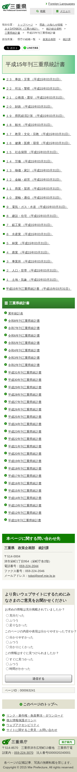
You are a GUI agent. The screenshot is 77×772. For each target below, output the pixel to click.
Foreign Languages (61, 3)
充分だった (16, 615)
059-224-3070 (23, 752)
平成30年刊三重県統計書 (24, 379)
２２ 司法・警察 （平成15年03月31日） (34, 88)
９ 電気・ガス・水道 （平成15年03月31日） (37, 207)
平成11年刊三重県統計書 (24, 520)
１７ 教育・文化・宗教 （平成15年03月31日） (38, 134)
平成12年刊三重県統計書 (24, 512)
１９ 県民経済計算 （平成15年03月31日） (35, 115)
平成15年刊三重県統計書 (24, 490)
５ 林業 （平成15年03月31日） (28, 243)
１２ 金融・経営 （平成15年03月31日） (34, 179)
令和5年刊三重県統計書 (24, 343)
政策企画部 (49, 39)
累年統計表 (15, 313)
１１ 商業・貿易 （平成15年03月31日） (34, 188)
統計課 (67, 39)
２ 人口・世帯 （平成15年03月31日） (32, 270)
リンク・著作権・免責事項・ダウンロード (34, 715)
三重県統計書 (12, 32)
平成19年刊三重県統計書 (24, 461)
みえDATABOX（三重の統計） (22, 28)
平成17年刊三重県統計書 (24, 476)
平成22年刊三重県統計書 (24, 439)
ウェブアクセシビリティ (22, 725)
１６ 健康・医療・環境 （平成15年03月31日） (38, 143)
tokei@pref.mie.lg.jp (41, 575)
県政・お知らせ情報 (51, 24)
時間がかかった (19, 668)
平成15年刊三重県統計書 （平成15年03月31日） (38, 288)
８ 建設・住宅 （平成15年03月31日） (32, 216)
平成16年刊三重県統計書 (24, 483)
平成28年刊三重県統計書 (24, 394)
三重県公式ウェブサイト (14, 7)
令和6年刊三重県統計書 (24, 335)
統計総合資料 (54, 28)
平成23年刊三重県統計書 (24, 431)
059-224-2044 (28, 566)
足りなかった (18, 625)
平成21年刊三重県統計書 (24, 446)
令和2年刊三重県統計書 (24, 365)
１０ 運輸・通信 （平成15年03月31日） (34, 197)
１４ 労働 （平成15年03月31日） (29, 161)
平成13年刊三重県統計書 (24, 505)
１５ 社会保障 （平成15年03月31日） (32, 152)
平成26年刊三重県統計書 (24, 409)
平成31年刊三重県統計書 (24, 372)
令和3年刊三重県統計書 (24, 357)
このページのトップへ (40, 704)
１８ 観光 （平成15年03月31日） (29, 125)
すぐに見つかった (21, 659)
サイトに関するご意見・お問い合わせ (31, 730)
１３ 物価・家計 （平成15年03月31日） (34, 170)
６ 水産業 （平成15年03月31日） (29, 234)
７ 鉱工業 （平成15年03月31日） (29, 225)
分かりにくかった (21, 647)
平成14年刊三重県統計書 (24, 498)
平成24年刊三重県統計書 (24, 424)
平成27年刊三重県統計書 (24, 402)
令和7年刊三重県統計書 (24, 328)
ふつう (13, 620)
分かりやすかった (21, 637)
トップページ (25, 24)
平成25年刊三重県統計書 (24, 416)
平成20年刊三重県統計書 (24, 453)
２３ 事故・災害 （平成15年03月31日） (34, 79)
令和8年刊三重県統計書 (24, 320)
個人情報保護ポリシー (21, 720)
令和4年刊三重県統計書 (24, 350)
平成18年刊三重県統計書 (24, 468)
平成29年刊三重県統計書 (24, 387)
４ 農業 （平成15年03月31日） (28, 252)
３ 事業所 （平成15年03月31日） (29, 261)
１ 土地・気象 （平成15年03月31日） (32, 279)
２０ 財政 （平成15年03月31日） (29, 106)
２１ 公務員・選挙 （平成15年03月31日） (35, 97)
